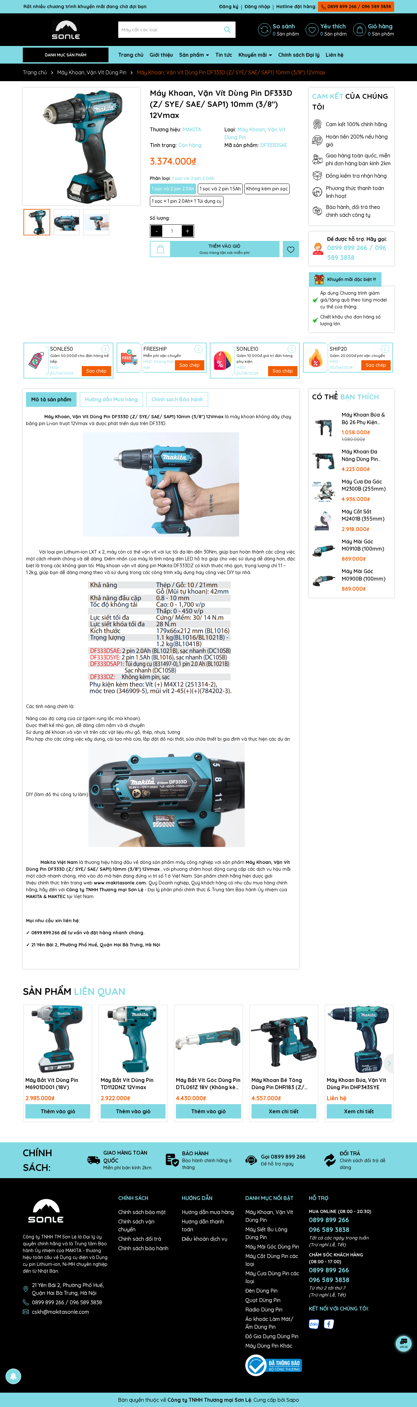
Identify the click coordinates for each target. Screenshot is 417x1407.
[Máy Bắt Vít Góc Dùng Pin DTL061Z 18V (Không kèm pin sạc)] (208, 1039)
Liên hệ (334, 55)
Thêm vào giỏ (58, 1111)
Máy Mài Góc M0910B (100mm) (363, 545)
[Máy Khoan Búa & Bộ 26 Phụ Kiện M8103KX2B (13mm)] (324, 428)
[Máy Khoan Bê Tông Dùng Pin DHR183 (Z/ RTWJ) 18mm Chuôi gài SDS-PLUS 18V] (284, 1039)
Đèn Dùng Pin (261, 1290)
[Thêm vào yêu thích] (291, 249)
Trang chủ (130, 55)
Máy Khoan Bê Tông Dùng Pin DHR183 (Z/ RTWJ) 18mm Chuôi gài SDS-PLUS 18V (280, 1084)
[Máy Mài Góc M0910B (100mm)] (324, 551)
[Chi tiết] (105, 349)
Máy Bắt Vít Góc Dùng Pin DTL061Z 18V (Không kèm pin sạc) (208, 1084)
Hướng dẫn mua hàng (208, 1212)
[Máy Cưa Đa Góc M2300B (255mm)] (324, 491)
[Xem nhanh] (85, 1035)
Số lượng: (160, 218)
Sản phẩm (192, 55)
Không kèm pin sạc (267, 189)
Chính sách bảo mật (142, 1212)
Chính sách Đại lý (299, 55)
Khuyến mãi (253, 55)
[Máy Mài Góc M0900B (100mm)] (324, 581)
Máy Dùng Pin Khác (268, 1345)
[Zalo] (314, 1323)
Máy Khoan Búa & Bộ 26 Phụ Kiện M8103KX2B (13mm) (365, 418)
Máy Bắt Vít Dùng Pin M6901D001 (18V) (51, 1083)
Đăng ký (228, 6)
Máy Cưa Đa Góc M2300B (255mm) (364, 485)
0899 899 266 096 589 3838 (329, 1225)
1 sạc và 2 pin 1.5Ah (220, 189)
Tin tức (223, 55)
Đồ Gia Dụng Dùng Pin (271, 1336)
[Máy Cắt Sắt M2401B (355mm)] (324, 521)
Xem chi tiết (284, 1111)
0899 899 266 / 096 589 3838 (358, 6)
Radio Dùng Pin (263, 1309)
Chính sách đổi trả (139, 1239)
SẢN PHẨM (74, 991)
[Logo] (65, 29)
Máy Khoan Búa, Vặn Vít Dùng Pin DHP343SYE (356, 1083)
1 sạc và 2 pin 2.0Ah (173, 189)
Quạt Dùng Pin (262, 1300)
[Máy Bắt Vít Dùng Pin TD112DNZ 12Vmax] (133, 1039)
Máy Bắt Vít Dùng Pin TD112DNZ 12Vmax (127, 1083)
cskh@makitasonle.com (60, 1312)
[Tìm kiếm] (227, 29)
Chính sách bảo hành (143, 1248)
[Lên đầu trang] (403, 1367)
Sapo (292, 1400)
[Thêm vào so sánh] (85, 1024)
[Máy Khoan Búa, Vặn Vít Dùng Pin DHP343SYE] (359, 1039)
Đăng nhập (257, 6)
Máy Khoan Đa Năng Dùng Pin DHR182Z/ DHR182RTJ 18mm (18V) (364, 455)
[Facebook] (329, 1323)
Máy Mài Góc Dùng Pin (272, 1246)
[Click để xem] (81, 146)
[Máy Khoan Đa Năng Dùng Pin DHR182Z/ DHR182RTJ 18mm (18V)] (324, 461)
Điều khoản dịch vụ (204, 1239)
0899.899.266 (45, 933)
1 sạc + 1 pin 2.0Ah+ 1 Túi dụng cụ (187, 201)
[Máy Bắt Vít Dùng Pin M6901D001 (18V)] (58, 1039)
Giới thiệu (161, 55)
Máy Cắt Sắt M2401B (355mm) (363, 515)
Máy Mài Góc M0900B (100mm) (363, 575)
